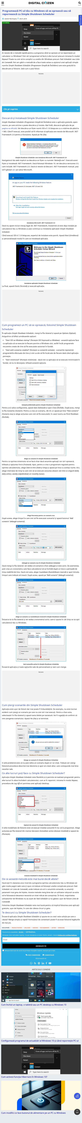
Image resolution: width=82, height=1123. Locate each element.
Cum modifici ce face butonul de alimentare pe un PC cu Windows (33, 1112)
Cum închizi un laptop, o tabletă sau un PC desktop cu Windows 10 (33, 1004)
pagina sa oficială (9, 128)
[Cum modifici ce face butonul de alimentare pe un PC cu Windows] (41, 1110)
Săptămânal (31, 932)
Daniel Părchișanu (10, 18)
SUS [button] (77, 1112)
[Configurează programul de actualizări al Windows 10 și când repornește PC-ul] (41, 1037)
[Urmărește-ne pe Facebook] (46, 963)
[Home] (41, 2)
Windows (61, 928)
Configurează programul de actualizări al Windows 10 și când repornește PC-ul (39, 1040)
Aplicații (27, 928)
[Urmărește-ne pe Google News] (39, 963)
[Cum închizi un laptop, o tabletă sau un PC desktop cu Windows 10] (41, 1001)
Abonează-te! (41, 946)
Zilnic (21, 932)
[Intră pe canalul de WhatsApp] (31, 963)
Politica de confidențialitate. (67, 935)
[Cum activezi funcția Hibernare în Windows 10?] (41, 1073)
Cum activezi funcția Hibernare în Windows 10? (24, 1076)
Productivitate (17, 928)
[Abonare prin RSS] (35, 963)
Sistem (54, 928)
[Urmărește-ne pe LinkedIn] (43, 963)
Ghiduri (35, 928)
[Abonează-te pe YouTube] (50, 963)
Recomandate (44, 928)
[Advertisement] (41, 89)
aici (13, 170)
